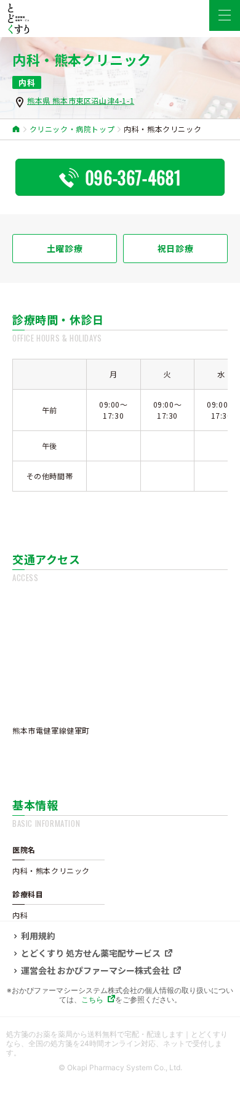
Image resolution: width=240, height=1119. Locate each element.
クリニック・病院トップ (72, 129)
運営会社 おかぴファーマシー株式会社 (95, 970)
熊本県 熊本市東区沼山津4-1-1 (80, 100)
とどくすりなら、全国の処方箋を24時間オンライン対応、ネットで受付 (117, 1038)
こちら (92, 999)
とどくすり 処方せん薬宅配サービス (91, 953)
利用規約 (38, 936)
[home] (16, 129)
